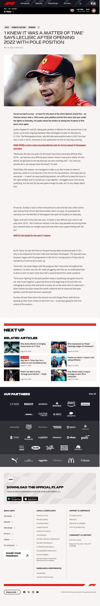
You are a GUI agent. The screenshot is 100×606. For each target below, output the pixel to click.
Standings (53, 3)
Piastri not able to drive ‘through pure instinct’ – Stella (33, 372)
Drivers (67, 3)
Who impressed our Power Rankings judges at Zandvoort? (81, 345)
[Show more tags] (38, 27)
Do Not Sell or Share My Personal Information (46, 559)
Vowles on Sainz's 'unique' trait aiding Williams (81, 358)
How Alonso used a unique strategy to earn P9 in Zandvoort (79, 374)
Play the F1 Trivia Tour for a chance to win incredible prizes (33, 361)
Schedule (24, 3)
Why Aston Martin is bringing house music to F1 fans (32, 345)
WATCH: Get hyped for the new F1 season (31, 235)
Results (38, 3)
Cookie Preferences (45, 577)
